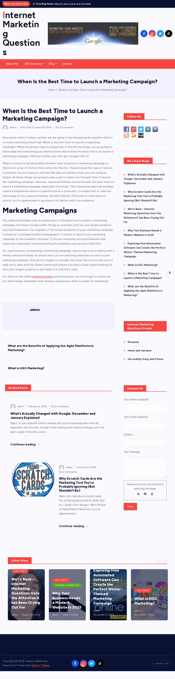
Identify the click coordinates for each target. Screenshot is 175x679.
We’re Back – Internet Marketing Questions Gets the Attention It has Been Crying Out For (25, 593)
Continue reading (23, 444)
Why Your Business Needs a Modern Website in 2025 (66, 600)
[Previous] (158, 560)
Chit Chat (25, 127)
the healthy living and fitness (146, 359)
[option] (26, 594)
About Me (12, 63)
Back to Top (162, 663)
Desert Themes (41, 665)
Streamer (133, 342)
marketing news (42, 276)
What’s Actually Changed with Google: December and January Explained (144, 179)
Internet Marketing (67, 585)
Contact (67, 63)
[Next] (164, 560)
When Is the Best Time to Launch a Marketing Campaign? (93, 89)
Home (51, 89)
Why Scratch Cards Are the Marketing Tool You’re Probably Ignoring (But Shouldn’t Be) (143, 196)
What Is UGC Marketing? (143, 265)
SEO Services (33, 63)
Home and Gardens (139, 350)
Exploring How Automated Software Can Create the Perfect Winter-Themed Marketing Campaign (107, 587)
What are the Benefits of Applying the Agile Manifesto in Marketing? (143, 291)
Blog (52, 63)
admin (13, 127)
